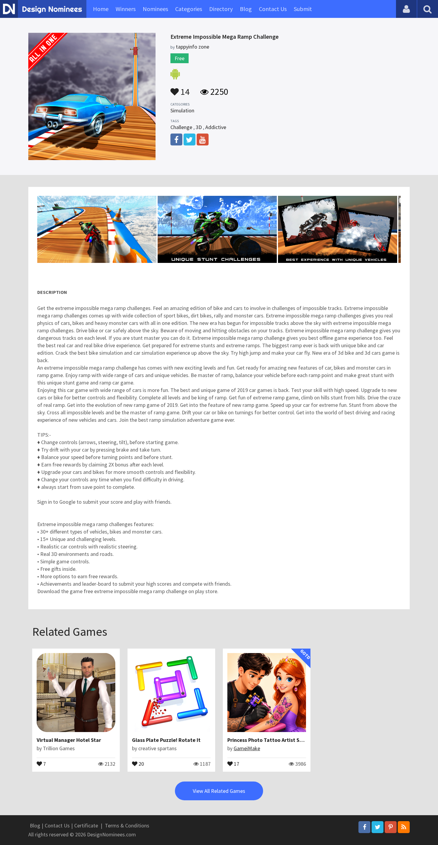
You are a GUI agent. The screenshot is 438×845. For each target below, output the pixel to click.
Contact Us (273, 9)
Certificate (86, 825)
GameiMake (247, 748)
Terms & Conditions (127, 825)
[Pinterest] (391, 827)
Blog (246, 9)
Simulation (182, 110)
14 (184, 89)
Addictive (215, 127)
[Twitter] (377, 827)
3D (199, 127)
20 (140, 763)
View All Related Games (219, 790)
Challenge (181, 127)
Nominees (155, 9)
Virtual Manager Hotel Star (69, 740)
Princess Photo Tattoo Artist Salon (268, 740)
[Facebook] (364, 827)
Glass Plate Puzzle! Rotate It (166, 740)
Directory (221, 9)
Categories (188, 9)
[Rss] (404, 827)
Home (100, 9)
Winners (126, 9)
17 (236, 763)
